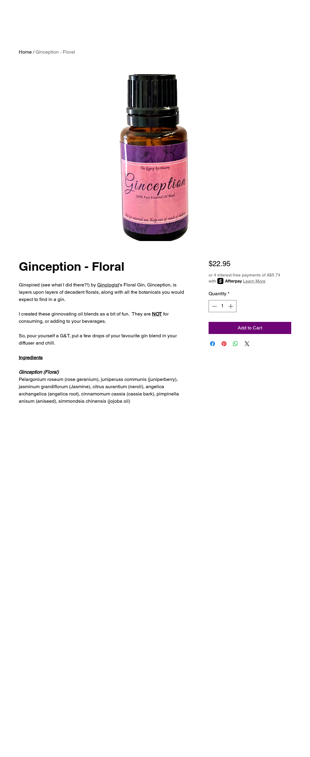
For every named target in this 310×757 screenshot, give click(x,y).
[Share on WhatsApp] (235, 343)
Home (25, 52)
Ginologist (108, 285)
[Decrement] (213, 306)
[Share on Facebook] (212, 343)
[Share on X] (247, 343)
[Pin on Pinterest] (224, 343)
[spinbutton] (222, 306)
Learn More (254, 281)
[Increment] (231, 306)
